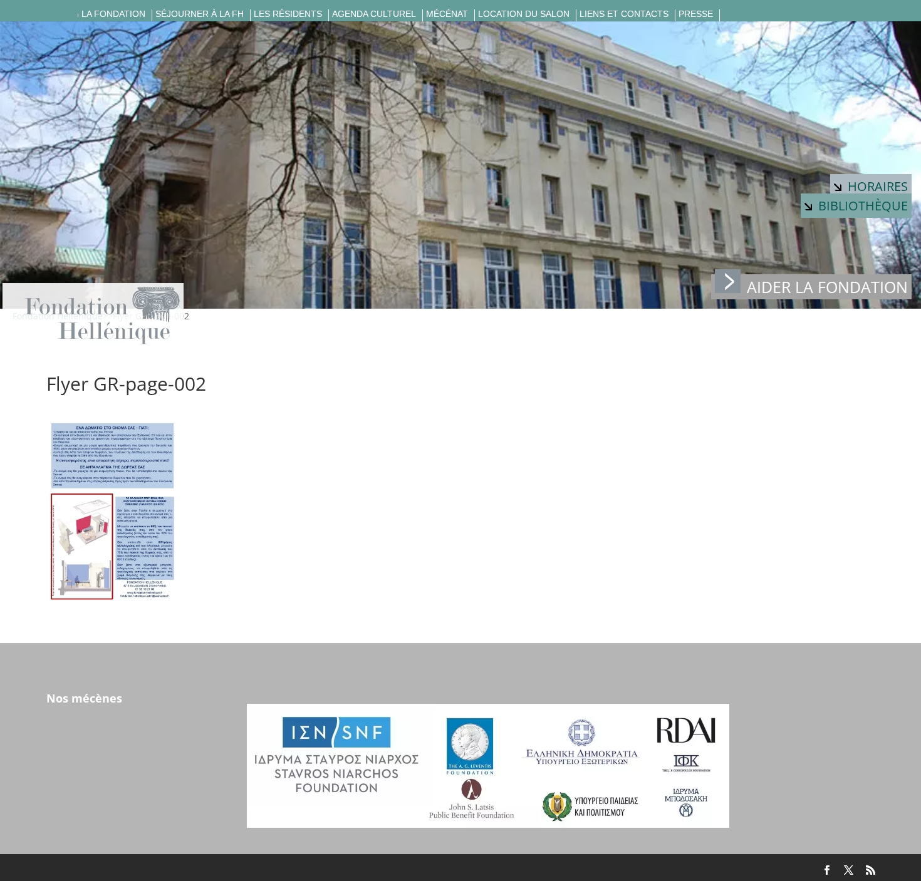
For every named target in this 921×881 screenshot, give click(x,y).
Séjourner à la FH (199, 14)
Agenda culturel (374, 14)
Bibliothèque (863, 205)
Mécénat (447, 14)
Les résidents (288, 14)
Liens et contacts (624, 14)
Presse (696, 14)
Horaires (878, 186)
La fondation (113, 14)
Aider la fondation (827, 286)
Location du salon (524, 14)
